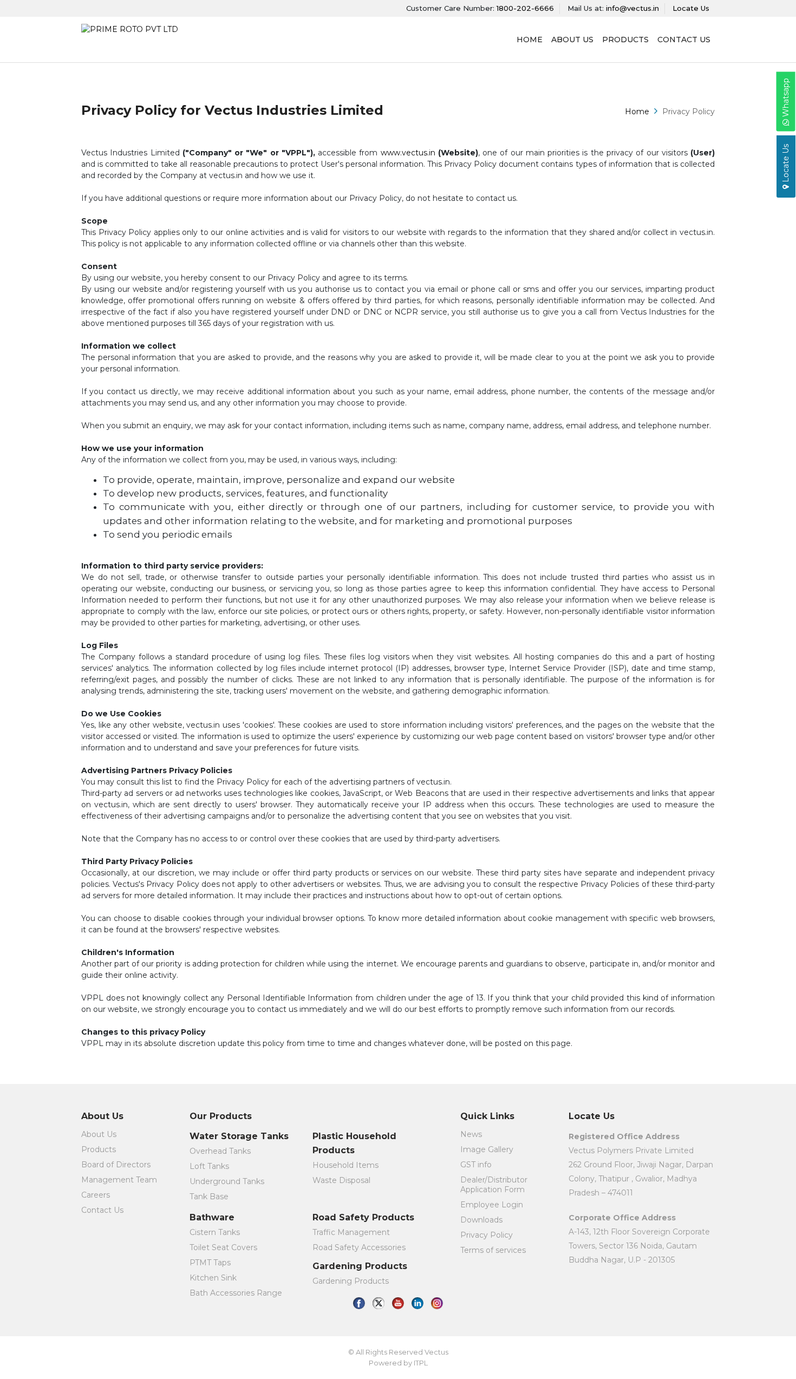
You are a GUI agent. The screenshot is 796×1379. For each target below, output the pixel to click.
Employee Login (491, 1205)
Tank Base (209, 1196)
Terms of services (493, 1250)
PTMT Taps (210, 1262)
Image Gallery (486, 1149)
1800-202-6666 (525, 8)
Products (625, 39)
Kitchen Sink (213, 1278)
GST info (476, 1164)
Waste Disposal (341, 1180)
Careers (95, 1195)
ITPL (421, 1362)
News (471, 1134)
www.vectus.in (408, 153)
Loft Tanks (209, 1166)
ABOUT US (572, 39)
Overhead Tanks (220, 1151)
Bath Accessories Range (236, 1293)
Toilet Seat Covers (223, 1247)
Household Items (345, 1165)
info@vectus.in (632, 8)
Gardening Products (350, 1281)
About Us (98, 1134)
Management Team (119, 1180)
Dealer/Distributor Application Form (493, 1184)
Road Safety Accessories (359, 1247)
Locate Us (691, 8)
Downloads (481, 1220)
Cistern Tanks (215, 1232)
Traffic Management (351, 1232)
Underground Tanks (227, 1181)
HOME (530, 39)
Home (637, 111)
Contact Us (683, 39)
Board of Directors (116, 1164)
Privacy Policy (486, 1235)
